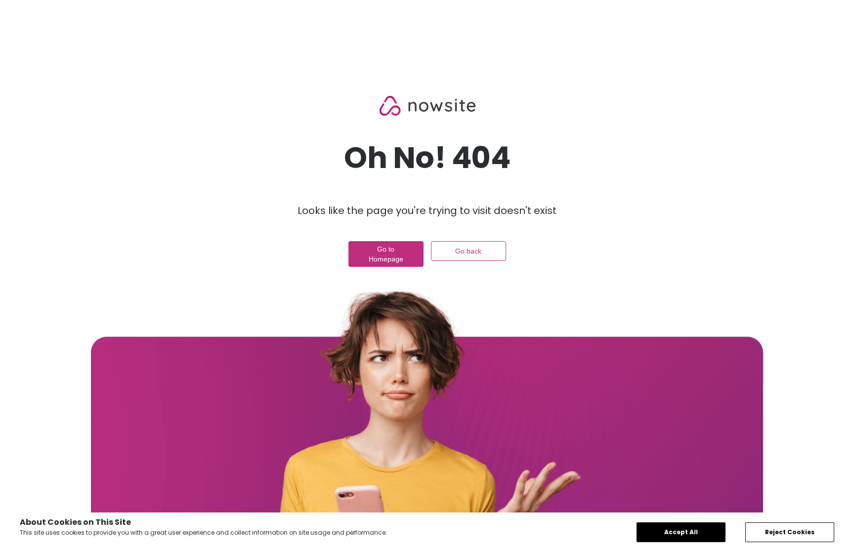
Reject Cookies (789, 532)
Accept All (681, 532)
